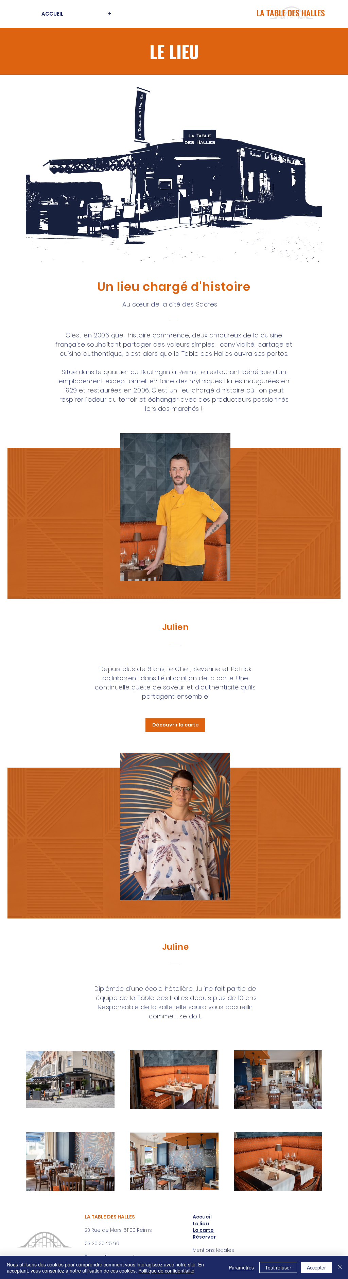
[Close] (340, 1267)
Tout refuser (278, 1267)
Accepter (316, 1267)
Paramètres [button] (241, 1267)
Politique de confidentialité (166, 1270)
